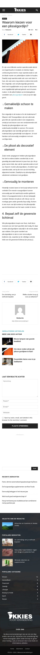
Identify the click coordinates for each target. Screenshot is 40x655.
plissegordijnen (17, 95)
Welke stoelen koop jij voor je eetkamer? (30, 296)
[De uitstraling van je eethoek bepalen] (7, 542)
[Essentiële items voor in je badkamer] (7, 361)
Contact (27, 649)
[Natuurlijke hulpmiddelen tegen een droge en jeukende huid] (7, 552)
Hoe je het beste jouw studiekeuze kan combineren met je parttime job (19, 502)
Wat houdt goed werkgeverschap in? (14, 496)
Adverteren (19, 649)
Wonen (10, 15)
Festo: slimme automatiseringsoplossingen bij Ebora (19, 482)
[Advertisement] (20, 3)
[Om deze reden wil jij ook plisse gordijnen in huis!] (7, 351)
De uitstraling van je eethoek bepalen (9, 296)
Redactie (8, 30)
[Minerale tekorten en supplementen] (7, 562)
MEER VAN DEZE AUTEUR (12, 334)
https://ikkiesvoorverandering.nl (20, 321)
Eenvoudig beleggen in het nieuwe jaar (15, 491)
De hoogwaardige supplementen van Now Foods (18, 487)
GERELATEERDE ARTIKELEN (13, 331)
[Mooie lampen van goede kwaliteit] (7, 341)
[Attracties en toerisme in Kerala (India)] (7, 526)
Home (4, 15)
